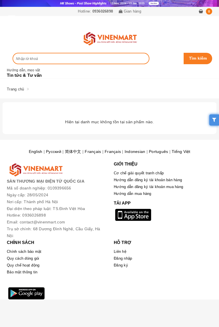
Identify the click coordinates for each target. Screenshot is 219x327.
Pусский (53, 151)
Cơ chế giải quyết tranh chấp (139, 173)
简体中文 (73, 151)
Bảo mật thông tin (22, 272)
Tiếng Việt (181, 151)
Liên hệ (120, 251)
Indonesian (135, 151)
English (35, 151)
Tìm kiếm (198, 58)
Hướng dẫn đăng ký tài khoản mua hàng (148, 187)
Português (158, 151)
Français (93, 151)
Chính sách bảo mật (24, 251)
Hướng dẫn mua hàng (132, 193)
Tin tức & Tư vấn (24, 75)
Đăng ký (121, 265)
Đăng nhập (123, 258)
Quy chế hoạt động (23, 265)
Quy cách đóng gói (23, 258)
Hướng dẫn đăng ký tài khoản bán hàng (148, 180)
